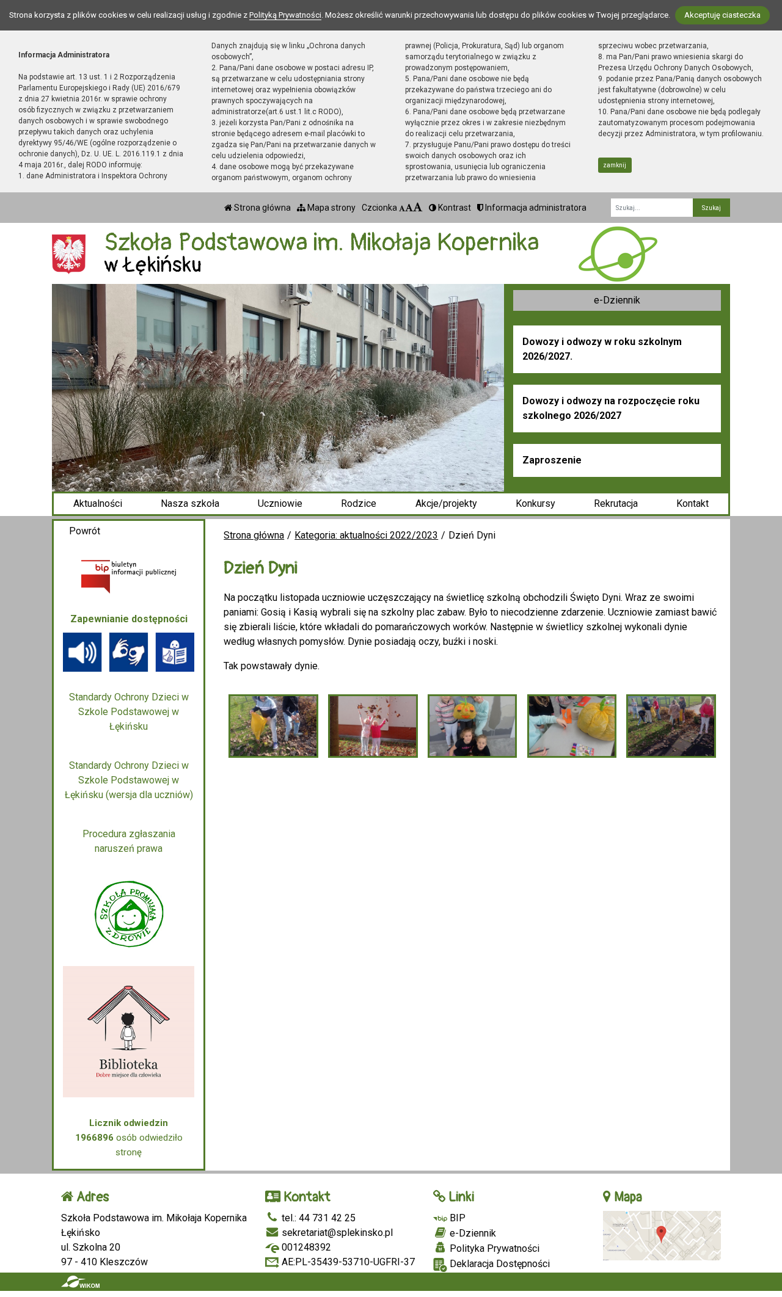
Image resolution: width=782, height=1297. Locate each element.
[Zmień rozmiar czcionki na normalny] (402, 208)
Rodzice (358, 503)
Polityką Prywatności (285, 15)
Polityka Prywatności (493, 1248)
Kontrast (453, 208)
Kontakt (692, 503)
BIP (456, 1218)
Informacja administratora (534, 208)
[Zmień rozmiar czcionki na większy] (409, 208)
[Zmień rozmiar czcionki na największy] (418, 208)
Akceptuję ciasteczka (722, 15)
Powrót (84, 531)
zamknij (614, 165)
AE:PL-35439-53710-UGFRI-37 (347, 1262)
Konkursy (535, 503)
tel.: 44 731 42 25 (317, 1218)
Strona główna (261, 208)
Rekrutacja (616, 503)
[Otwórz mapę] (662, 1235)
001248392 (305, 1247)
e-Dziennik (617, 300)
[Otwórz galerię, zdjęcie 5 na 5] (671, 726)
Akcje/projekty (446, 503)
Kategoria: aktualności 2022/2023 (366, 535)
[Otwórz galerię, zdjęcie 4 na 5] (572, 726)
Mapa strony (330, 208)
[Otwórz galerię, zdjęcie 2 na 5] (372, 726)
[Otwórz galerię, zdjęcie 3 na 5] (472, 726)
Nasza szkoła (190, 503)
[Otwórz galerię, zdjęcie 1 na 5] (273, 726)
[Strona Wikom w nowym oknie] (80, 1282)
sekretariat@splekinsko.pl (336, 1232)
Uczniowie (280, 503)
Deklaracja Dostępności (498, 1264)
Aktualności (97, 503)
